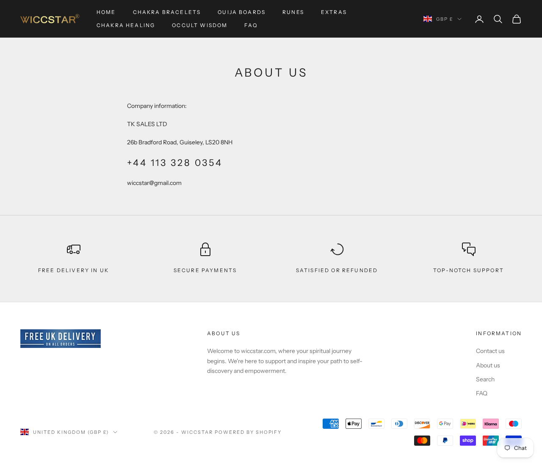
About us (488, 365)
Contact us (490, 351)
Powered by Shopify (248, 432)
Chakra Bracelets (167, 12)
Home (106, 12)
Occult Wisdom (199, 25)
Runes (293, 12)
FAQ (250, 25)
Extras (334, 12)
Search (485, 379)
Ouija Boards (241, 12)
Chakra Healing (126, 25)
